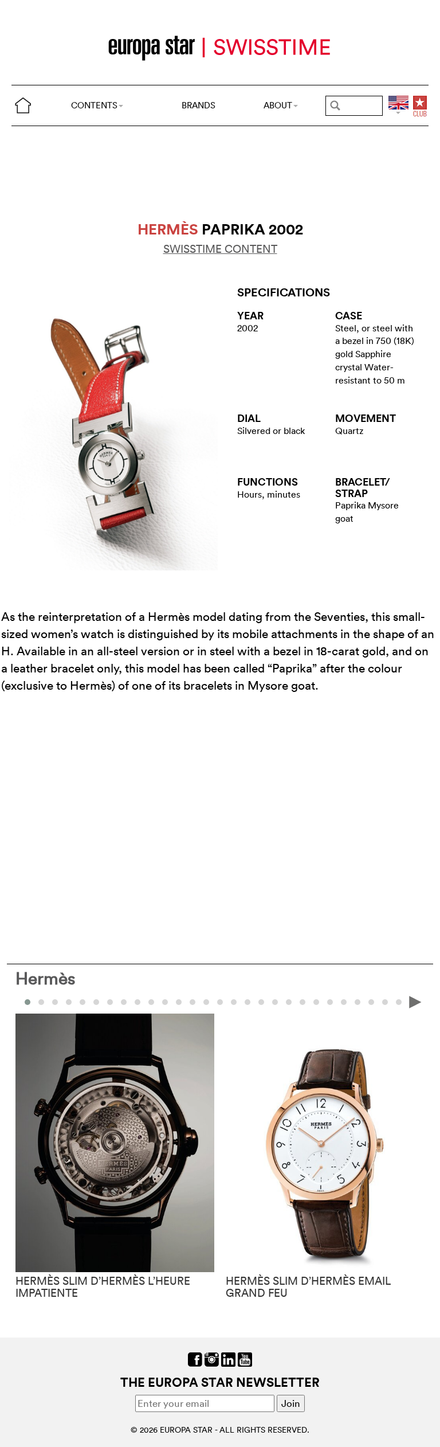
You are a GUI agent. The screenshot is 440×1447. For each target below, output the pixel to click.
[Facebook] (195, 1358)
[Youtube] (245, 1358)
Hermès (45, 978)
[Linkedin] (228, 1358)
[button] (41, 1002)
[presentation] (24, 1001)
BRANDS (198, 105)
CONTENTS (94, 105)
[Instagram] (212, 1358)
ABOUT (278, 105)
